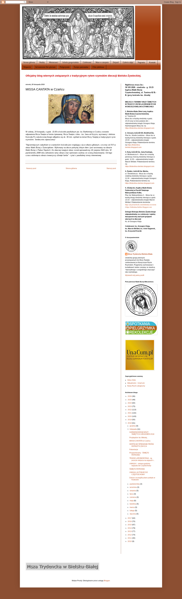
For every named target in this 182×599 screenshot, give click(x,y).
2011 (130, 538)
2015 (130, 525)
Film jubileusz (98, 67)
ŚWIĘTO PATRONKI (137, 469)
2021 (130, 413)
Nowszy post (31, 168)
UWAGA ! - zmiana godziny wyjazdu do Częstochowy (140, 465)
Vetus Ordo (131, 380)
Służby (42, 62)
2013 (130, 531)
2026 (130, 396)
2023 (130, 406)
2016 (130, 521)
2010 (130, 541)
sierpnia (133, 491)
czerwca (133, 497)
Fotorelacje (133, 450)
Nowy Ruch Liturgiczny (136, 386)
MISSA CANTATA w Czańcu (139, 441)
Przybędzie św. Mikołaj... (138, 438)
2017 (130, 518)
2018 (130, 423)
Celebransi (87, 62)
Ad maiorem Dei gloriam (45, 67)
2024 (130, 403)
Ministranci (53, 62)
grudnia (133, 426)
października (135, 484)
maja (132, 501)
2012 (130, 535)
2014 (130, 528)
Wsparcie (27, 67)
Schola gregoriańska (70, 62)
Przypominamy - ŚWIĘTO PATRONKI (139, 454)
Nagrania (141, 62)
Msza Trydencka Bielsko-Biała (140, 254)
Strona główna (29, 62)
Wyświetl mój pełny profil (134, 275)
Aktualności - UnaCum (136, 383)
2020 (130, 416)
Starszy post (111, 168)
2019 (130, 420)
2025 (130, 400)
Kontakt (152, 62)
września (133, 487)
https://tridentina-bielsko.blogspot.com (139, 128)
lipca (132, 494)
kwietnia (133, 504)
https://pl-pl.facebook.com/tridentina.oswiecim (140, 205)
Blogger (107, 581)
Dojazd (116, 62)
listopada (133, 429)
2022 (130, 410)
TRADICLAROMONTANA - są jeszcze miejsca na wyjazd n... (142, 459)
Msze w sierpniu (102, 62)
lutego (132, 511)
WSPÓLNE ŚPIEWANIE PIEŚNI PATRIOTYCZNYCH (141, 445)
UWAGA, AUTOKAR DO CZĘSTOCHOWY (138, 473)
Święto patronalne (81, 67)
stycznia (133, 514)
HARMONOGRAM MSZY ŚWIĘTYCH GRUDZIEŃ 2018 (141, 433)
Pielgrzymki (65, 67)
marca (132, 507)
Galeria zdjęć (128, 62)
